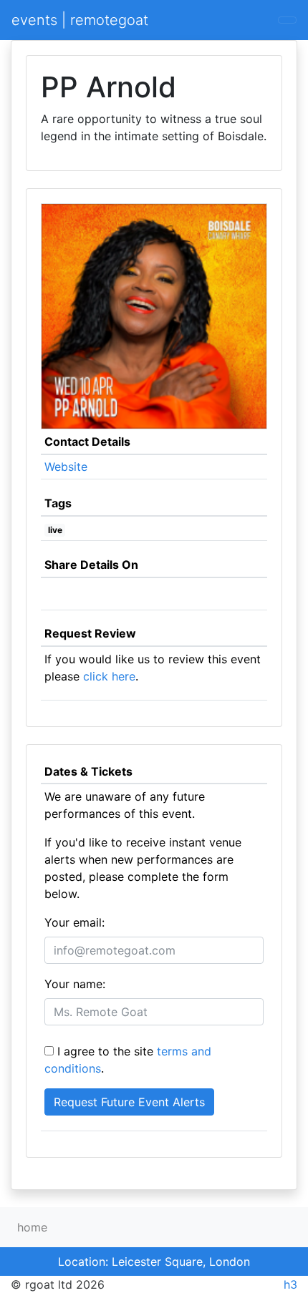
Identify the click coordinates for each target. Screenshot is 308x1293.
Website (65, 466)
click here (109, 676)
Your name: (74, 984)
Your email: (74, 922)
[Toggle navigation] (287, 20)
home (32, 1227)
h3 (290, 1284)
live (55, 529)
